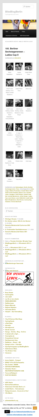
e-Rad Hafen (9, 323)
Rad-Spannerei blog (11, 340)
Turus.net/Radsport (11, 373)
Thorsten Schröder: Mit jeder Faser (21, 241)
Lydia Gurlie (29, 198)
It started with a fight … (12, 334)
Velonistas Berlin (10, 309)
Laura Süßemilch (21, 198)
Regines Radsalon (10, 307)
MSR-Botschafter (24, 35)
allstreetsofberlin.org (11, 400)
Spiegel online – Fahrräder (13, 344)
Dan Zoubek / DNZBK (11, 364)
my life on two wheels (12, 299)
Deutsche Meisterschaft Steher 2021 (16, 232)
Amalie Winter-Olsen (27, 191)
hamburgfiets (9, 295)
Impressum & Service (11, 35)
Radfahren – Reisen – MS (13, 342)
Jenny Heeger (24, 196)
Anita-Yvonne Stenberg (11, 192)
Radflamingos (9, 303)
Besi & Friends (15, 31)
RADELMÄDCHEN (10, 301)
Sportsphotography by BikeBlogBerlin (17, 347)
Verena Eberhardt (16, 201)
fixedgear (12, 194)
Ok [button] (35, 408)
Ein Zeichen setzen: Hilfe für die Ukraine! (17, 221)
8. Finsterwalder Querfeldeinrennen (16, 229)
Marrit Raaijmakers (10, 200)
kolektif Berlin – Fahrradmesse (14, 389)
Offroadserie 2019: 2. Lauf (18, 247)
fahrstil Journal (10, 330)
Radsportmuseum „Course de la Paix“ (17, 391)
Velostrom (8, 353)
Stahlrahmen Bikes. (11, 349)
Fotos (23, 31)
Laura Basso (11, 198)
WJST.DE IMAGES (10, 375)
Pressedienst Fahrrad (11, 338)
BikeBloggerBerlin (10, 243)
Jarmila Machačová (13, 196)
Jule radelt (8, 297)
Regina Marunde (10, 305)
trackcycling (27, 200)
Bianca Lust (22, 192)
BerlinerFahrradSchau (12, 385)
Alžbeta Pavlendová (15, 191)
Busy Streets (9, 292)
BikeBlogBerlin (13, 11)
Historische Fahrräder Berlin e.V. (15, 387)
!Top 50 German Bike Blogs (13, 319)
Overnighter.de (9, 336)
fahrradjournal (9, 327)
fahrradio (8, 325)
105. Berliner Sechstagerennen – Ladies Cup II (15, 51)
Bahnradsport (20, 187)
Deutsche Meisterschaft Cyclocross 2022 (17, 225)
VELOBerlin (8, 393)
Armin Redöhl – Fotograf (12, 360)
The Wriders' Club (10, 351)
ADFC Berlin (9, 382)
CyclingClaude (9, 321)
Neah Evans (20, 200)
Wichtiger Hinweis (10, 219)
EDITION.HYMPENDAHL (12, 367)
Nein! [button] (7, 412)
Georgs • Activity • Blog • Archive (15, 332)
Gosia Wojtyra (19, 194)
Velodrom (8, 201)
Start (7, 31)
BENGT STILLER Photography (14, 362)
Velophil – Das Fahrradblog (13, 311)
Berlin (26, 187)
